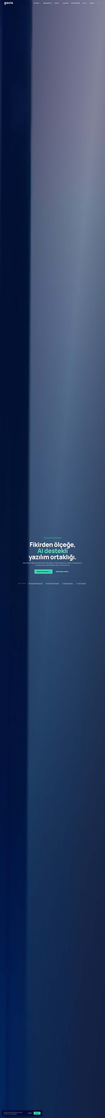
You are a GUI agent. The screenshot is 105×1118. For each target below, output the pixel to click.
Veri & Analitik (82, 583)
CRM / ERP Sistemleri (53, 583)
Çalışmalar (65, 3)
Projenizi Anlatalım (43, 571)
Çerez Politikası (13, 1114)
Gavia (84, 3)
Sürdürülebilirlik (75, 3)
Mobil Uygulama (68, 583)
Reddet (30, 1113)
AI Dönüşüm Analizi (62, 571)
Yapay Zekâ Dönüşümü (36, 583)
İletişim (92, 3)
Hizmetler (36, 3)
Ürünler (56, 3)
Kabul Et (37, 1113)
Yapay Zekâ (47, 3)
